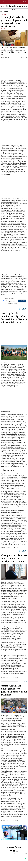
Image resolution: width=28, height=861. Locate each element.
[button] (14, 832)
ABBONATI (24, 2)
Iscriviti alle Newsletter (6, 2)
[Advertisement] (12, 69)
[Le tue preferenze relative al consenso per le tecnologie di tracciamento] (25, 858)
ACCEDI (25, 6)
